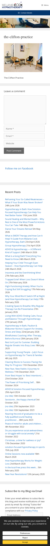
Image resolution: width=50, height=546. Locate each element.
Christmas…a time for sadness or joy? (23, 440)
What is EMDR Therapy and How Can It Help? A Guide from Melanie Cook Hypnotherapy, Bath (24, 238)
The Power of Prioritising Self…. (20, 382)
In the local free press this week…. (21, 467)
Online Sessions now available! (19, 453)
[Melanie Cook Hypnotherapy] (12, 5)
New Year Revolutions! (16, 474)
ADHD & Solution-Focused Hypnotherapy (25, 389)
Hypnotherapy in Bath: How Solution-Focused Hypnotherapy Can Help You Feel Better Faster (23, 212)
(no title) (9, 395)
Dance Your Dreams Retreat (18, 229)
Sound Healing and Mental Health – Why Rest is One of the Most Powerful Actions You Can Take (24, 222)
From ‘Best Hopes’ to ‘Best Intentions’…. (24, 375)
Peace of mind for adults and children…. (24, 423)
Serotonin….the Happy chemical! (20, 399)
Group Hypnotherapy (15, 245)
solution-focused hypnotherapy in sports (25, 447)
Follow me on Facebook (19, 168)
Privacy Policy (31, 510)
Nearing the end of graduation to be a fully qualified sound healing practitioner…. (23, 416)
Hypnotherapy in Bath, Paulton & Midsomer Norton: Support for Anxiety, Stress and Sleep (24, 328)
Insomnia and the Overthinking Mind (23, 272)
